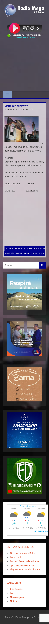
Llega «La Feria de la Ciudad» (25, 569)
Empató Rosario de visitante (24, 561)
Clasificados (16, 588)
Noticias (14, 601)
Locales (14, 593)
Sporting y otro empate (22, 565)
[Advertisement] (24, 65)
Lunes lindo (16, 557)
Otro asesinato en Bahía (22, 553)
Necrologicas (17, 597)
